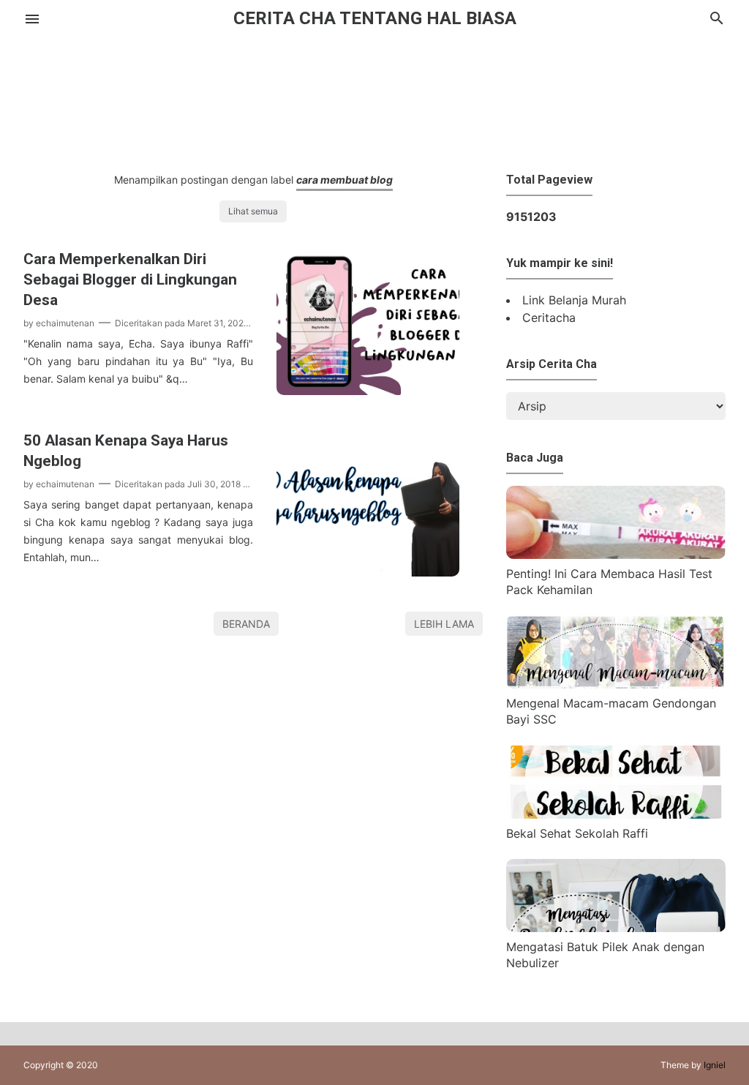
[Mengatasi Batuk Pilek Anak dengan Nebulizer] (616, 927)
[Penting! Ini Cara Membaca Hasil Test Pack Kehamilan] (616, 554)
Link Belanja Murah (574, 300)
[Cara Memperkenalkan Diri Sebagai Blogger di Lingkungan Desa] (367, 390)
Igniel (715, 1064)
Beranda (246, 623)
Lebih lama (444, 623)
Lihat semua (253, 211)
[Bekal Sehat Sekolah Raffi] (616, 814)
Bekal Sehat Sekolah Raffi (577, 833)
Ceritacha (549, 317)
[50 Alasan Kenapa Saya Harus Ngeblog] (367, 572)
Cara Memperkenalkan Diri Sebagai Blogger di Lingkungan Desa (130, 279)
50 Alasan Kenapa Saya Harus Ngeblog (125, 451)
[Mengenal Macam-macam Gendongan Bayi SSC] (616, 684)
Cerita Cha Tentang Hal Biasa (374, 18)
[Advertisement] (374, 101)
